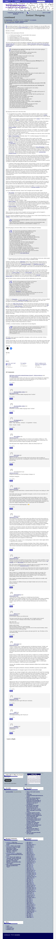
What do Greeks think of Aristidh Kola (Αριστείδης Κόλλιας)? (33, 830)
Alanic (10, 136)
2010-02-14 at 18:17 (13, 473)
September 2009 (30, 911)
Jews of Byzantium (40, 147)
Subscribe (8, 780)
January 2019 (30, 855)
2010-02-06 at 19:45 (13, 645)
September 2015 (30, 891)
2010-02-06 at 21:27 (13, 615)
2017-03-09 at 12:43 (13, 407)
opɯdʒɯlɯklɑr (9, 792)
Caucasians (8, 338)
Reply (11, 384)
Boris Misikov (17, 436)
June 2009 (29, 914)
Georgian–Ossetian (35, 187)
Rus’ (17, 139)
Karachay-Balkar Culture (19, 392)
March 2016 (29, 884)
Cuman (38, 118)
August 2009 (29, 912)
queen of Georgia (19, 306)
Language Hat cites (10, 43)
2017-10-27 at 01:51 (13, 376)
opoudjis (16, 488)
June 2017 (29, 865)
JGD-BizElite (17, 934)
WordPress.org (10, 929)
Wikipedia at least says (38, 264)
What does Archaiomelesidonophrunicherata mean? (35, 795)
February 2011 (30, 895)
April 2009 (29, 917)
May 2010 (29, 901)
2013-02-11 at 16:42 (13, 437)
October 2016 (30, 875)
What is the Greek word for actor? (33, 792)
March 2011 (29, 893)
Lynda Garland (28, 272)
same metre (13, 143)
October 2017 (30, 860)
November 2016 (30, 874)
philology (21, 22)
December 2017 (30, 858)
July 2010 (29, 898)
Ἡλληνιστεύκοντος (15, 5)
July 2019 (29, 848)
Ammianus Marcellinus (23, 300)
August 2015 (29, 892)
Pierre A (16, 516)
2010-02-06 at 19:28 (13, 727)
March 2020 (29, 846)
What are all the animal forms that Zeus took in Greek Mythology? (34, 826)
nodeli (15, 712)
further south (9, 276)
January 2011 (30, 896)
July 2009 (29, 913)
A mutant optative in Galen (33, 812)
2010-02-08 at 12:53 (13, 596)
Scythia (45, 115)
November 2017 (30, 859)
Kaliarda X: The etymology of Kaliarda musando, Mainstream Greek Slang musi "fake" (34, 815)
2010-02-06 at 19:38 (13, 713)
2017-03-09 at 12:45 (13, 393)
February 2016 (30, 885)
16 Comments (33, 20)
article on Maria (16, 272)
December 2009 (30, 907)
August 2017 (29, 863)
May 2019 (29, 850)
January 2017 (30, 871)
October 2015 (30, 890)
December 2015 (30, 887)
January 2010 (30, 906)
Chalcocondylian (12, 127)
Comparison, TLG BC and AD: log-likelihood (16, 13)
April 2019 (29, 852)
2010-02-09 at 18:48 (13, 517)
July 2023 (29, 843)
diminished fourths (24, 565)
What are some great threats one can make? (33, 833)
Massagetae (14, 299)
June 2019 (29, 849)
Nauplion (16, 726)
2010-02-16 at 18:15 (13, 456)
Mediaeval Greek (24, 21)
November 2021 (30, 844)
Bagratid (38, 275)
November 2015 (30, 889)
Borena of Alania (12, 206)
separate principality (26, 264)
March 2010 (29, 903)
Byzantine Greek (10, 22)
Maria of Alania (12, 201)
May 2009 (29, 916)
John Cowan (16, 455)
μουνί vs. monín (46, 12)
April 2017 (29, 868)
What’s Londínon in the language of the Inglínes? (40, 364)
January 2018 (30, 857)
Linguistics (17, 21)
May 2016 (29, 881)
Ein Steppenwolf (17, 420)
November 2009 (30, 908)
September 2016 (30, 876)
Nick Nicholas (9, 20)
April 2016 (29, 882)
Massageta (18, 291)
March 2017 (29, 869)
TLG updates (23, 363)
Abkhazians (22, 261)
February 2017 (30, 870)
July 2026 (29, 842)
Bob (7, 864)
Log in (7, 925)
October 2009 (30, 909)
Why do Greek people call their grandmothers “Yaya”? (13, 865)
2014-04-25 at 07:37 (13, 421)
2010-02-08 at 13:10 (13, 558)
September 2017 (30, 862)
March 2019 (29, 853)
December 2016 (30, 873)
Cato (21, 253)
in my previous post (23, 27)
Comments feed (10, 928)
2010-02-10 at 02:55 (13, 489)
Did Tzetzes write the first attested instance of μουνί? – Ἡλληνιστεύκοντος (26, 375)
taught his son (25, 253)
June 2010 (29, 900)
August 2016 (29, 878)
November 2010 (30, 897)
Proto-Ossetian (16, 136)
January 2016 (30, 886)
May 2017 (29, 866)
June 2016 (29, 880)
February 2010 (30, 905)
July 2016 (29, 879)
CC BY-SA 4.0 (7, 934)
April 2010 (29, 902)
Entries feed (9, 927)
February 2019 (30, 854)
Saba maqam (20, 562)
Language (16, 698)
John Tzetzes (11, 192)
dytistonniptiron (17, 594)
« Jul (26, 784)
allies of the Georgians (18, 303)
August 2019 (29, 847)
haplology (11, 142)
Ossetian (17, 22)
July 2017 (29, 864)
